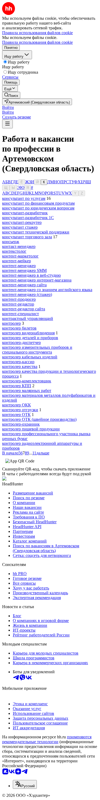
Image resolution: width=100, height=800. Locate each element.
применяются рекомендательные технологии (46, 739)
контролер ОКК (16, 405)
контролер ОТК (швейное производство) (39, 419)
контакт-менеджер (18, 246)
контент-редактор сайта (23, 309)
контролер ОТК (16, 414)
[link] (11, 95)
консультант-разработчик (25, 213)
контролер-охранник (21, 424)
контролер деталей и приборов (30, 337)
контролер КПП (16, 385)
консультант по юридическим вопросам (38, 208)
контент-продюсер (19, 299)
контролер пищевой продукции (31, 429)
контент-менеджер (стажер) (27, 294)
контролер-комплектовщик (26, 381)
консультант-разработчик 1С (28, 217)
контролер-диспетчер (21, 342)
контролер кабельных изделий (29, 357)
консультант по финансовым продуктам (38, 203)
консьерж (10, 241)
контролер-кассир (18, 361)
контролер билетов (19, 328)
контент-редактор (18, 304)
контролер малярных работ (26, 390)
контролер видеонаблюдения (28, 333)
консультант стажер (20, 227)
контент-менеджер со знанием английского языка (47, 289)
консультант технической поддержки (35, 232)
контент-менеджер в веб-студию (31, 275)
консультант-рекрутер (22, 222)
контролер (11, 323)
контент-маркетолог (20, 256)
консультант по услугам (23, 198)
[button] (8, 107)
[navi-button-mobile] (7, 124)
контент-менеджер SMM (24, 270)
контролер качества (19, 366)
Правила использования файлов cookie (37, 42)
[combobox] (25, 784)
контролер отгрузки (20, 409)
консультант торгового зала (27, 237)
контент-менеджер (19, 265)
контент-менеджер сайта (24, 285)
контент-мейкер (16, 261)
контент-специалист (20, 313)
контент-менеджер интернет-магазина (36, 280)
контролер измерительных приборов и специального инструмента (37, 349)
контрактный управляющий (27, 318)
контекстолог (14, 251)
